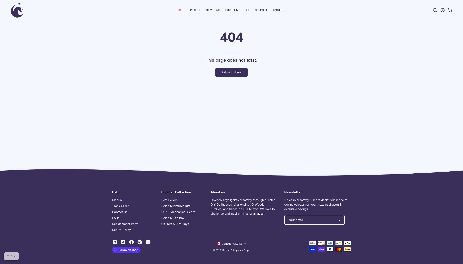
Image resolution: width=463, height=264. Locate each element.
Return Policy (121, 230)
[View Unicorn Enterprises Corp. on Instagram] (115, 242)
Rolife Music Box (172, 218)
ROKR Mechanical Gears (178, 212)
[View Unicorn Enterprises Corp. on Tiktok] (123, 242)
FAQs (115, 218)
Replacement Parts (125, 224)
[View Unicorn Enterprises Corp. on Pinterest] (140, 242)
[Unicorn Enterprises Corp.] (17, 10)
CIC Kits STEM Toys (175, 224)
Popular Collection (176, 192)
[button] (261, 10)
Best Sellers (169, 200)
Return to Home (231, 72)
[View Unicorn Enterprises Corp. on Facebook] (131, 242)
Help (116, 192)
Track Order (120, 206)
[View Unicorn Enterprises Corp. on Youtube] (148, 242)
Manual (117, 200)
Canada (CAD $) (232, 243)
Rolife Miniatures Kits (175, 206)
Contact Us (120, 212)
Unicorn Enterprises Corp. (235, 250)
